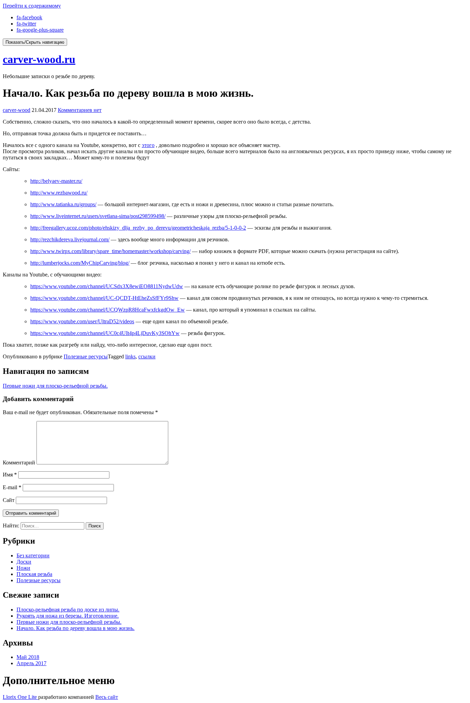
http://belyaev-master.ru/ (56, 181)
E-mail (12, 487)
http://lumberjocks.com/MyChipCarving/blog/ (79, 263)
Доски (24, 562)
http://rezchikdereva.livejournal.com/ (69, 239)
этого (148, 145)
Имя (10, 475)
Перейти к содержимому (32, 6)
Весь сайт (106, 697)
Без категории (33, 555)
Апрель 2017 (31, 663)
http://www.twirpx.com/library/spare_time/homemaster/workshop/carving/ (110, 251)
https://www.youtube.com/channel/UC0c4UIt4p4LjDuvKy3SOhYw (105, 333)
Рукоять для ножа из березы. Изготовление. (68, 616)
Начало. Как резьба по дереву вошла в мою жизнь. (76, 628)
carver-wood (16, 110)
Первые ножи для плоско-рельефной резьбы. (55, 386)
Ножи (23, 568)
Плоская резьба (34, 574)
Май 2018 (28, 657)
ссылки (147, 356)
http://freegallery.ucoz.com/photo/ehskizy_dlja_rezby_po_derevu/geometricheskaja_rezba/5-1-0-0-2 (138, 228)
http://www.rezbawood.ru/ (58, 193)
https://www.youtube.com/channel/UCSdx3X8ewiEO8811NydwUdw (106, 286)
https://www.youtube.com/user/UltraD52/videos (82, 321)
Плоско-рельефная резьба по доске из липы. (68, 609)
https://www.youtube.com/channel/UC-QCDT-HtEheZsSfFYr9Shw (104, 298)
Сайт (8, 500)
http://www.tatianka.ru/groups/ (63, 204)
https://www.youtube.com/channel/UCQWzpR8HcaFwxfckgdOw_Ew (107, 310)
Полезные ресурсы (86, 356)
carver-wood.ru (39, 59)
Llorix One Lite (20, 697)
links (130, 356)
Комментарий (19, 462)
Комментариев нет (80, 110)
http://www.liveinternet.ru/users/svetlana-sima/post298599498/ (97, 216)
